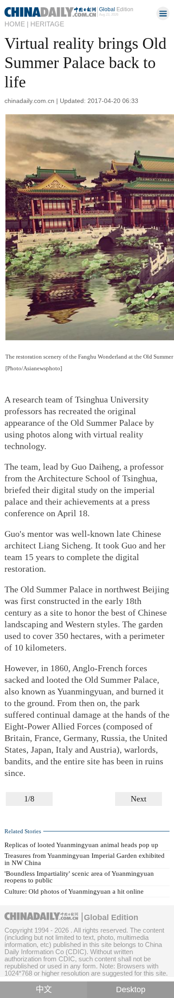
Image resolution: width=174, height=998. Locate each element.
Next (138, 798)
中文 (44, 989)
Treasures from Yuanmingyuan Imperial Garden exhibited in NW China (84, 859)
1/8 (29, 798)
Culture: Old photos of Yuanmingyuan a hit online (74, 891)
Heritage (47, 24)
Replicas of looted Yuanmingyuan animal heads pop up (81, 844)
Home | (16, 24)
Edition (116, 9)
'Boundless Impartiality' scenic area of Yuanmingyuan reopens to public (79, 877)
